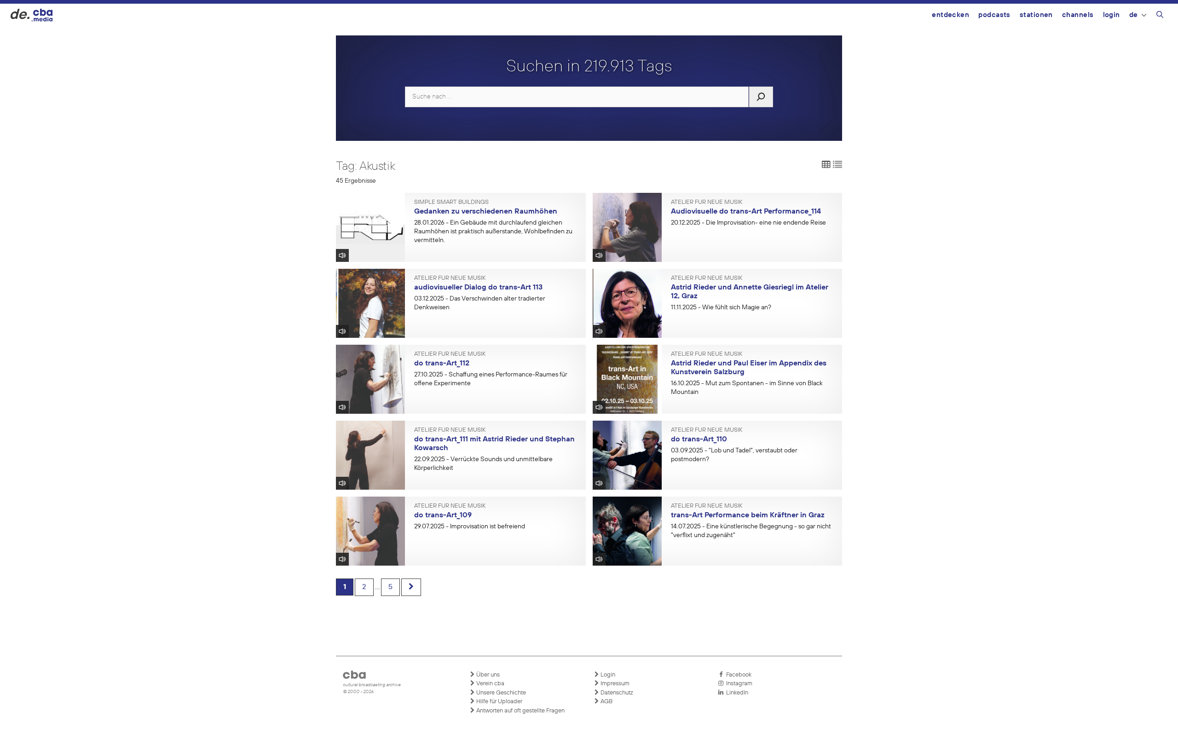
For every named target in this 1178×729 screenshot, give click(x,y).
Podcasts (994, 15)
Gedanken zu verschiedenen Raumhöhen (485, 211)
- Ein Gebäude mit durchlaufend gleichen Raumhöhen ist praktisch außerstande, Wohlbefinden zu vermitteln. (493, 231)
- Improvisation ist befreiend (469, 526)
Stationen (1036, 15)
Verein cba (489, 684)
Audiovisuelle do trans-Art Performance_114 (746, 211)
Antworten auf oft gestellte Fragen (520, 711)
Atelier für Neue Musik (706, 202)
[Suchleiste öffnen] (1159, 16)
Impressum (614, 684)
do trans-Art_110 (699, 439)
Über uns (487, 675)
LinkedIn (735, 693)
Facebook (737, 675)
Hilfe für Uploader (498, 702)
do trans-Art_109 (443, 515)
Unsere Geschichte (500, 693)
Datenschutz (616, 693)
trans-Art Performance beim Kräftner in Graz (748, 515)
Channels (1078, 15)
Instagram (737, 684)
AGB (605, 702)
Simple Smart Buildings (451, 202)
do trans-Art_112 (441, 363)
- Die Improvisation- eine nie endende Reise (748, 223)
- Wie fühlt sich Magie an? (721, 307)
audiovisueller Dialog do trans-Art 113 (478, 287)
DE (1133, 15)
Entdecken (950, 15)
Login (1111, 15)
